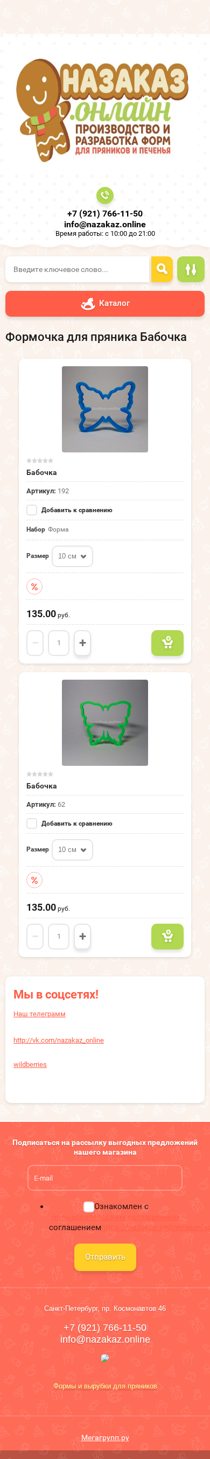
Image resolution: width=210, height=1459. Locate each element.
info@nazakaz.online (105, 224)
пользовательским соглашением (116, 1217)
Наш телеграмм (39, 1014)
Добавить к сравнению (76, 510)
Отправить (105, 1257)
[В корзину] (167, 643)
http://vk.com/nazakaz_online (58, 1040)
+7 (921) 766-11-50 (105, 213)
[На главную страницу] (101, 109)
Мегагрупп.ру (105, 1437)
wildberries (30, 1064)
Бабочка (41, 472)
